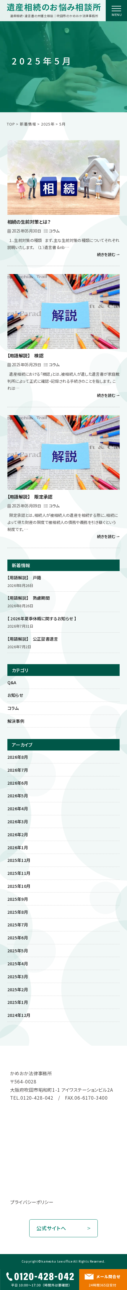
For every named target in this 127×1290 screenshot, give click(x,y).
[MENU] (116, 8)
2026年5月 (17, 796)
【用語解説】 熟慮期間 (28, 598)
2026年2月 (17, 834)
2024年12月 (18, 1015)
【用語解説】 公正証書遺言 (32, 639)
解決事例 (15, 721)
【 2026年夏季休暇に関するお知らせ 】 (41, 618)
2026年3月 (17, 821)
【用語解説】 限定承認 (30, 496)
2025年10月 (18, 886)
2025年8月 (17, 912)
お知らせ (15, 695)
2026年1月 (17, 847)
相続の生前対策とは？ (29, 221)
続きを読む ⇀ (108, 254)
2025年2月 (17, 989)
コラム (54, 231)
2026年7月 (17, 770)
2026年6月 (17, 783)
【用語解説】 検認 (25, 355)
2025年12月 (18, 860)
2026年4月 (17, 808)
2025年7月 (17, 925)
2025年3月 (17, 976)
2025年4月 (17, 963)
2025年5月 (17, 951)
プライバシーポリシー (31, 1202)
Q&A (12, 682)
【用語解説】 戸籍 (24, 577)
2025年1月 (17, 1002)
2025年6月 (17, 938)
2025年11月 (18, 873)
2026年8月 (17, 757)
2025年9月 (17, 899)
